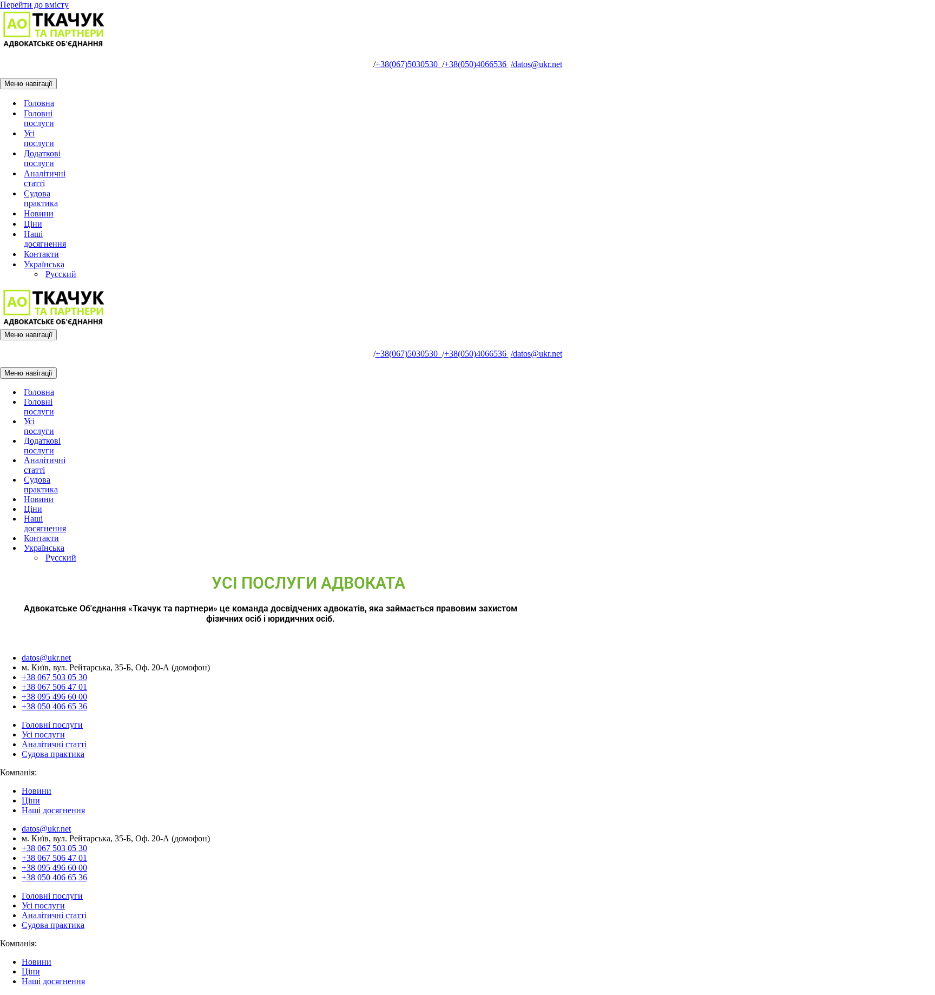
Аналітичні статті (44, 178)
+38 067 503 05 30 (54, 677)
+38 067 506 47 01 (54, 686)
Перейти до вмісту (34, 4)
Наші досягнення (45, 238)
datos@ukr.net (536, 64)
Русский (60, 274)
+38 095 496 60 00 (54, 696)
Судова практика (41, 198)
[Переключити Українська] (189, 548)
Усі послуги (39, 138)
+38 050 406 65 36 (54, 706)
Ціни (33, 223)
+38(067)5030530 (409, 64)
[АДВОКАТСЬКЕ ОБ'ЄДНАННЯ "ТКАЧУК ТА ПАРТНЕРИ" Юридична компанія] (54, 45)
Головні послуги (39, 118)
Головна (39, 103)
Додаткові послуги (42, 158)
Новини (39, 213)
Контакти (41, 254)
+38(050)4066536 (476, 64)
